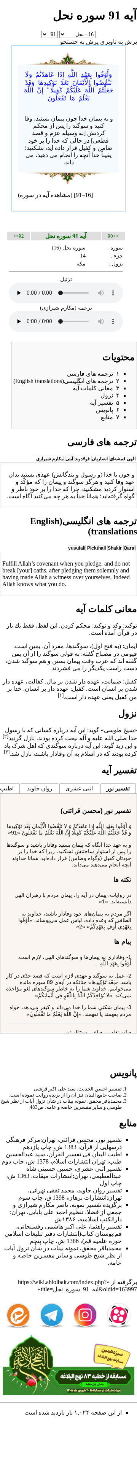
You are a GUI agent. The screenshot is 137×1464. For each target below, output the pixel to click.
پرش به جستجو (79, 41)
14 (83, 256)
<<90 (113, 236)
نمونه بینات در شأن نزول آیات (41, 1248)
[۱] (61, 695)
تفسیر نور (118, 788)
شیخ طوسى (119, 730)
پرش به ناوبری (118, 41)
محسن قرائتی (76, 1140)
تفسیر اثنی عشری (99, 1168)
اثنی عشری (79, 788)
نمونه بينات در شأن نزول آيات (55, 1101)
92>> (18, 236)
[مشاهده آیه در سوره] (68, 57)
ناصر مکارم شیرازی (43, 1205)
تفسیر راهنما (106, 1226)
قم (118, 1233)
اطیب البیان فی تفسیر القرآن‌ (85, 1154)
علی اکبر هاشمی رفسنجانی (52, 1226)
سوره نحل (74, 248)
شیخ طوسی (89, 1255)
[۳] (7, 752)
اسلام (88, 753)
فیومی (129, 653)
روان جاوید (39, 788)
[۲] (5, 736)
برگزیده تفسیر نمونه (97, 1205)
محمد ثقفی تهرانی (52, 1190)
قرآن (123, 632)
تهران (49, 1140)
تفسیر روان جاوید (100, 1190)
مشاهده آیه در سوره (45, 195)
